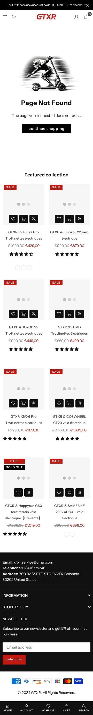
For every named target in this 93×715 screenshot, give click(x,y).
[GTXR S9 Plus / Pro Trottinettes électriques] (23, 204)
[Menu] (5, 16)
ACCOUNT (26, 710)
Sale (10, 187)
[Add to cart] (69, 219)
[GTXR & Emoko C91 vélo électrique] (69, 204)
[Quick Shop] (23, 219)
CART (66, 710)
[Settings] (76, 16)
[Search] (14, 16)
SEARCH (84, 710)
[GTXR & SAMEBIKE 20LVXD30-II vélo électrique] (69, 478)
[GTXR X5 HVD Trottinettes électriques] (69, 299)
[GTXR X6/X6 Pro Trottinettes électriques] (23, 389)
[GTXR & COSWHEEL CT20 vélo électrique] (69, 389)
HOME (8, 710)
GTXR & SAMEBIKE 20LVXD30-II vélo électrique (69, 512)
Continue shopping (47, 128)
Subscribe (14, 659)
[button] (22, 254)
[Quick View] (33, 219)
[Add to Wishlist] (13, 219)
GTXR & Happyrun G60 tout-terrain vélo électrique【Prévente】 (23, 512)
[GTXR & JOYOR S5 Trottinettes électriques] (23, 299)
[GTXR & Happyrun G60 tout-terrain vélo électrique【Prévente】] (23, 478)
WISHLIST (48, 710)
